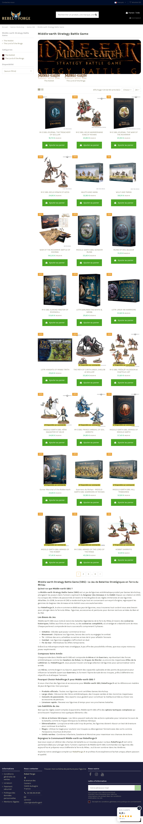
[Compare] (55, 129)
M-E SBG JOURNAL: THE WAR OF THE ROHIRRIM (124, 133)
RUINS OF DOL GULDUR (123, 250)
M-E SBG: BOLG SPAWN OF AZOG (55, 192)
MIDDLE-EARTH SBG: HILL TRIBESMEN (124, 490)
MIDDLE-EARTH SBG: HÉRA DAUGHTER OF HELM (55, 430)
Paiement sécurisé (8, 787)
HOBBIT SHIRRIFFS (123, 549)
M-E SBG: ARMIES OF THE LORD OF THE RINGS (89, 550)
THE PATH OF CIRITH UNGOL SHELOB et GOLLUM (89, 370)
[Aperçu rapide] (59, 129)
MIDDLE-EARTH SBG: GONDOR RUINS (89, 251)
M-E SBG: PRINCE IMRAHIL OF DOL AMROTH (89, 430)
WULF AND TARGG (124, 192)
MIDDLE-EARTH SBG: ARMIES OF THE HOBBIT (55, 550)
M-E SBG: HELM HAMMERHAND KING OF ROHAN (89, 133)
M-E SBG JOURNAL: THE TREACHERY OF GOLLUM (55, 133)
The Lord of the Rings (75, 81)
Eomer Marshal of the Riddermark (55, 489)
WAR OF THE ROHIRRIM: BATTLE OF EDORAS (55, 251)
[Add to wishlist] (51, 129)
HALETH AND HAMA (89, 192)
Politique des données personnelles (10, 795)
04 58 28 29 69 (33, 793)
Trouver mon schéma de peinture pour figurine (65, 769)
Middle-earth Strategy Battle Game (15, 34)
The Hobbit (49, 81)
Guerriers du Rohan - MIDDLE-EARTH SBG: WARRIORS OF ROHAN (89, 490)
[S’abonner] (138, 787)
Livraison (8, 783)
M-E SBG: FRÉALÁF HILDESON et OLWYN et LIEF (124, 370)
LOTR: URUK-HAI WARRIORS (124, 310)
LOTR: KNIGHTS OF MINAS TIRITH (55, 369)
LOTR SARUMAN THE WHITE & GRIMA (89, 311)
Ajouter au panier (57, 145)
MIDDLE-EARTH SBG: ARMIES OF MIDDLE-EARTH (124, 430)
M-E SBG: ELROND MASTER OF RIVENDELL (55, 311)
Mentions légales (11, 802)
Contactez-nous (8, 2)
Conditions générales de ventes (9, 777)
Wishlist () (136, 2)
